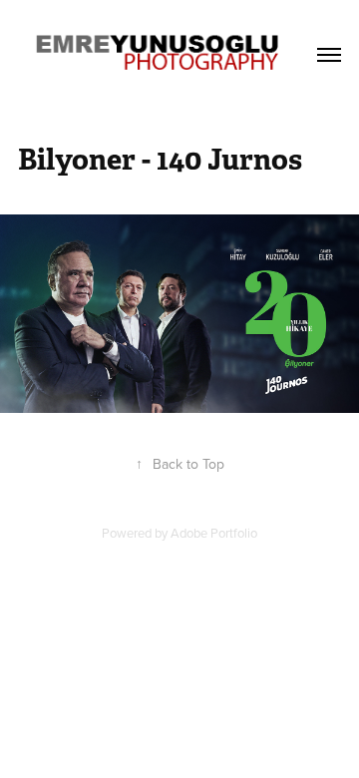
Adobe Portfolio (214, 533)
